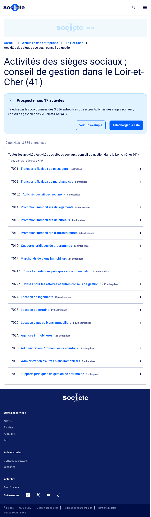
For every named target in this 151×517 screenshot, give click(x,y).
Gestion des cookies (47, 508)
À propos (9, 508)
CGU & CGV (25, 508)
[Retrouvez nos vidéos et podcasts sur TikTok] (58, 495)
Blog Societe (11, 487)
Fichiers (8, 427)
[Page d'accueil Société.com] (14, 7)
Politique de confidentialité (78, 508)
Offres (8, 421)
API (6, 440)
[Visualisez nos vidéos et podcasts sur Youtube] (48, 495)
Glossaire (9, 466)
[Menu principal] (145, 7)
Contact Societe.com (16, 460)
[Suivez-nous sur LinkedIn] (28, 495)
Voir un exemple (90, 125)
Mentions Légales (107, 508)
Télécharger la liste (126, 125)
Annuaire (9, 433)
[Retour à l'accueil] (75, 398)
